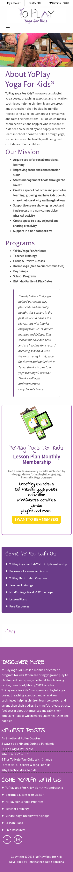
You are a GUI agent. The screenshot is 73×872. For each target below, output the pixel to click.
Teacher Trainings (21, 585)
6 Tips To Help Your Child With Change (27, 759)
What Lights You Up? (15, 754)
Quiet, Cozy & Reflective (17, 749)
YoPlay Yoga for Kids (36, 15)
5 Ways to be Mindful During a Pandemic (28, 744)
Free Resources (19, 606)
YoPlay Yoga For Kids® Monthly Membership (38, 564)
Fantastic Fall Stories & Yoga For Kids (26, 765)
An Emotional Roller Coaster (21, 738)
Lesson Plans (18, 599)
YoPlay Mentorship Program (28, 578)
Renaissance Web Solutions (45, 862)
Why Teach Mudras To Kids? (20, 770)
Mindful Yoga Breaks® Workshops (31, 592)
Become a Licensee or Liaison (28, 571)
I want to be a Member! (36, 519)
